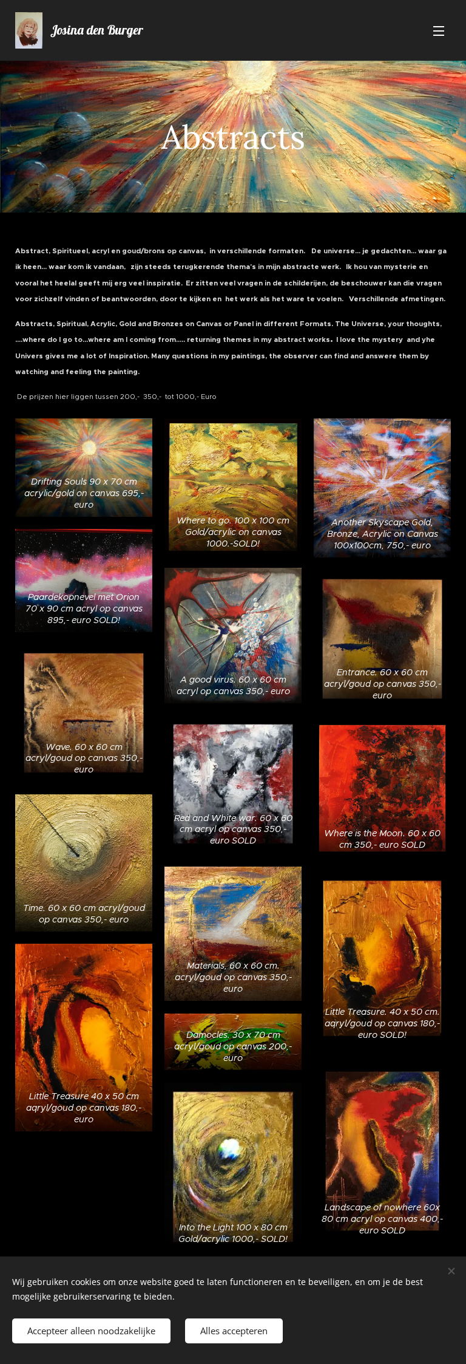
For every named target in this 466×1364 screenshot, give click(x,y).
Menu (439, 30)
